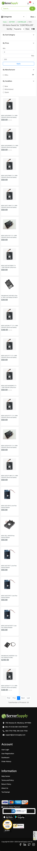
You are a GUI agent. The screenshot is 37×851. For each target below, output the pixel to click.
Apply (19, 64)
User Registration (7, 753)
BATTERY (12, 22)
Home (5, 22)
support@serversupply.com (15, 735)
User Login (5, 750)
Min (4, 48)
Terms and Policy (7, 780)
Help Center (5, 776)
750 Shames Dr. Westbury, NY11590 (18, 723)
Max (32, 56)
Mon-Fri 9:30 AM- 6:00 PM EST (16, 727)
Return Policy (6, 784)
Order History (6, 761)
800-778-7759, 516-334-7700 (16, 731)
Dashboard (5, 757)
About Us (4, 788)
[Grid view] (34, 29)
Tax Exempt (5, 792)
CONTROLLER (21, 22)
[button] (35, 836)
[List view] (32, 29)
